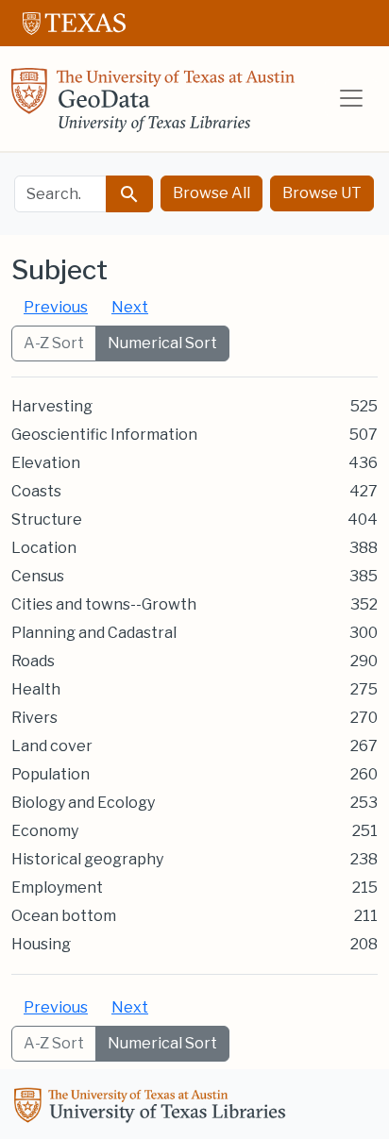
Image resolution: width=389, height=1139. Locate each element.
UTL (153, 1107)
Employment (57, 887)
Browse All (211, 193)
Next (129, 307)
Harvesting (52, 406)
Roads (33, 661)
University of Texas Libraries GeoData (153, 105)
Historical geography (87, 859)
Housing (41, 944)
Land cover (52, 746)
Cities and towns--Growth (103, 604)
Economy (44, 831)
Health (35, 689)
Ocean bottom (63, 916)
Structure (46, 519)
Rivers (34, 718)
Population (50, 774)
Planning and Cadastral (94, 633)
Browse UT (322, 193)
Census (37, 576)
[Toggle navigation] (351, 98)
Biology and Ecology (83, 803)
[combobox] (60, 193)
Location (43, 548)
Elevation (45, 463)
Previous (56, 307)
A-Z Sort (54, 343)
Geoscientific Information (104, 435)
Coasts (36, 491)
